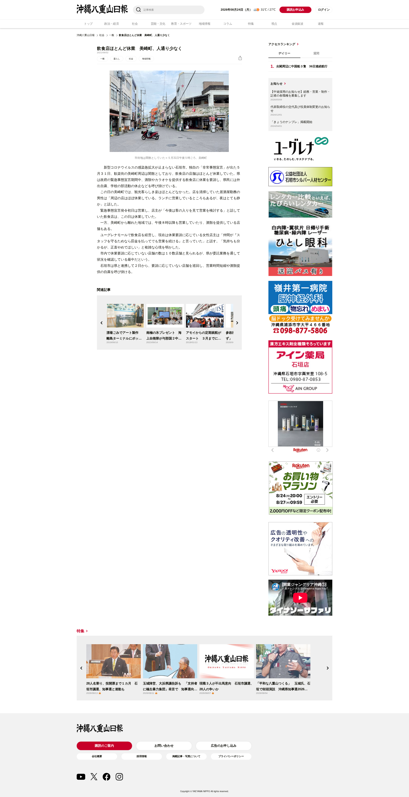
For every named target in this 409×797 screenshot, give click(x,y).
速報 (321, 23)
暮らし (117, 59)
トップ (88, 23)
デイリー (284, 53)
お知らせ (276, 83)
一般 (111, 35)
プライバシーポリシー (231, 756)
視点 (274, 23)
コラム (227, 23)
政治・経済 (111, 23)
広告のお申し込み (223, 745)
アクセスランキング (281, 44)
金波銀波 (297, 23)
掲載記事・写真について (186, 756)
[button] (101, 322)
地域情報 (204, 23)
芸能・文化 (158, 23)
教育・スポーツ (181, 23)
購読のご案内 (104, 745)
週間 (316, 53)
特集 (251, 23)
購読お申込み (295, 9)
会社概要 (97, 756)
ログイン (324, 9)
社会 (135, 23)
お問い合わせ (164, 745)
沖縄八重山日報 (86, 35)
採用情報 (142, 756)
